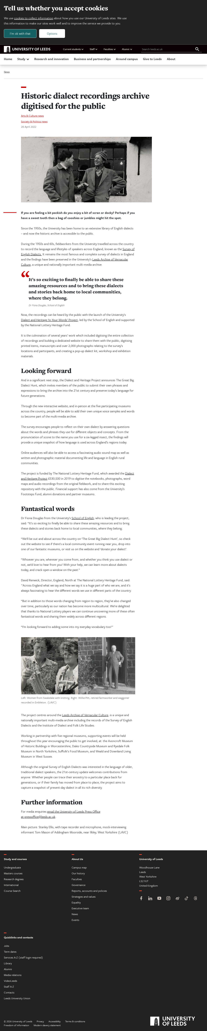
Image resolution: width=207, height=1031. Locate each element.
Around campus (127, 59)
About (171, 59)
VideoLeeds (10, 981)
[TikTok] (186, 899)
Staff (92, 49)
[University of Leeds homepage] (27, 49)
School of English (83, 518)
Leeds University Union (17, 998)
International (11, 885)
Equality (76, 902)
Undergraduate (12, 867)
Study (21, 59)
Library (8, 963)
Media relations (13, 975)
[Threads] (195, 899)
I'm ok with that (20, 33)
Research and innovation (51, 59)
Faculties (108, 49)
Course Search (12, 891)
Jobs (6, 946)
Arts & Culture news (32, 116)
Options (52, 33)
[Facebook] (141, 899)
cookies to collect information (33, 18)
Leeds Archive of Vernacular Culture (85, 715)
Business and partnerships (92, 59)
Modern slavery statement (47, 1025)
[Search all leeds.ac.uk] (197, 49)
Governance (78, 885)
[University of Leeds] (176, 1021)
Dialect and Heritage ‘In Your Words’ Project (49, 320)
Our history (78, 873)
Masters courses (13, 873)
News (7, 71)
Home (8, 59)
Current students (72, 49)
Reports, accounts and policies (89, 891)
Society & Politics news (34, 121)
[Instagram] (168, 899)
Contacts (9, 992)
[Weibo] (177, 899)
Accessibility (55, 1021)
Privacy (40, 1021)
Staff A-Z (9, 987)
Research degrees (14, 879)
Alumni (125, 49)
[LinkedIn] (150, 899)
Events (75, 920)
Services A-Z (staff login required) (23, 957)
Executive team (80, 908)
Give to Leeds (152, 59)
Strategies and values (84, 897)
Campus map (79, 867)
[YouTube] (159, 899)
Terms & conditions (75, 1021)
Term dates (10, 952)
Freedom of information (16, 1025)
